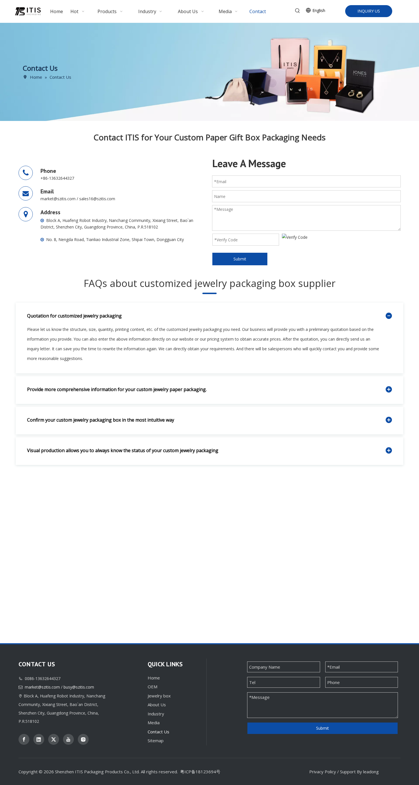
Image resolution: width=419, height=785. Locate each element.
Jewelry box (159, 696)
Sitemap (156, 740)
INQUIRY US (368, 11)
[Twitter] (53, 739)
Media (154, 722)
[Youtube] (68, 739)
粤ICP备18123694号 (200, 771)
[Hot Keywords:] (297, 11)
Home (154, 678)
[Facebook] (24, 739)
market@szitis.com (58, 198)
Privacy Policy (322, 771)
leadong (371, 771)
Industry (156, 714)
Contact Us (158, 732)
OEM (152, 686)
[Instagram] (83, 739)
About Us (157, 704)
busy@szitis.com (79, 687)
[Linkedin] (38, 739)
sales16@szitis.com (97, 198)
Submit (239, 259)
